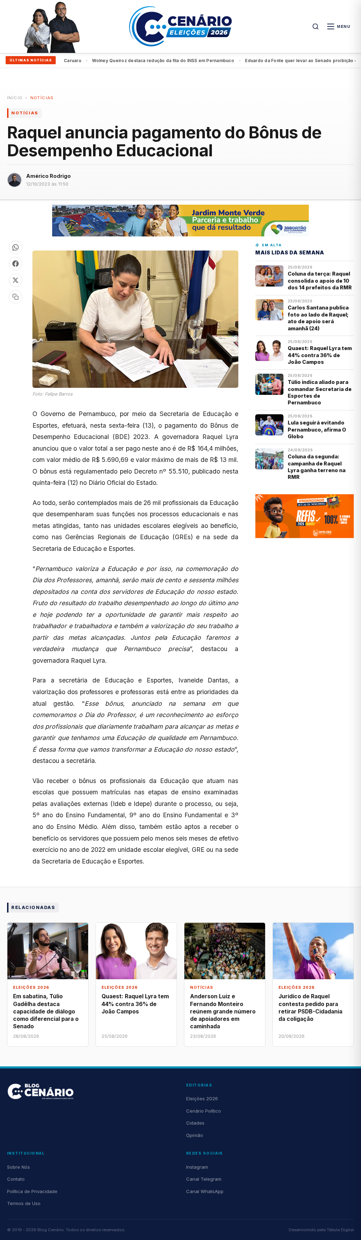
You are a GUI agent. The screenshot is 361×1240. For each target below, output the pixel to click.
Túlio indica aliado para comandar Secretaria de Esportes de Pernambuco (319, 392)
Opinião (194, 1135)
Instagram (197, 1167)
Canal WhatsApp (205, 1191)
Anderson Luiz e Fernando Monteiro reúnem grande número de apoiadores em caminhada (223, 1011)
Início (15, 97)
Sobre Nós (18, 1167)
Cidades (195, 1123)
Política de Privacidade (32, 1191)
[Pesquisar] (315, 26)
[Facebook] (15, 263)
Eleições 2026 (202, 1098)
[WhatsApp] (15, 247)
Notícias (42, 97)
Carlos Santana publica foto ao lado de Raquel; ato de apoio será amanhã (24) (318, 318)
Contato (16, 1179)
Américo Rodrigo (48, 176)
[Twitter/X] (15, 280)
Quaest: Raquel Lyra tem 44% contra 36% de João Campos (320, 355)
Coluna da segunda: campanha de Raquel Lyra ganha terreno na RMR (316, 466)
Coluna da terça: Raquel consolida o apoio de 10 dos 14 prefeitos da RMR (320, 280)
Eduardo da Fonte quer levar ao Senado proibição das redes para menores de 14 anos (172, 60)
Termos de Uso (24, 1203)
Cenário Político (203, 1111)
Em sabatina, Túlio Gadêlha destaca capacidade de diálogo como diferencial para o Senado (46, 1011)
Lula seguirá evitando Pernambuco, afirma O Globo (317, 429)
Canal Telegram (203, 1179)
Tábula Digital (340, 1229)
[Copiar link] (15, 296)
